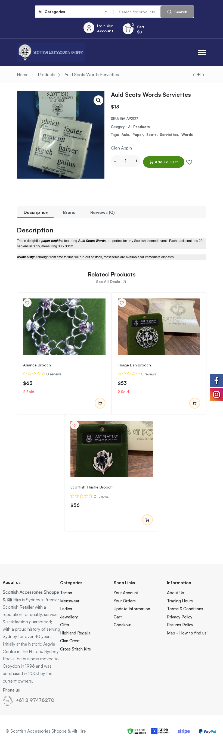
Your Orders (125, 600)
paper (137, 134)
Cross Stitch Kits (75, 649)
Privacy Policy (179, 617)
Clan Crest (70, 640)
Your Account (126, 592)
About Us (175, 592)
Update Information (132, 608)
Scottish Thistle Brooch (91, 487)
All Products (139, 126)
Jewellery (69, 617)
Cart (118, 617)
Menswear (69, 600)
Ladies (66, 608)
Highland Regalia (75, 633)
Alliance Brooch (37, 365)
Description (36, 212)
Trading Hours (180, 600)
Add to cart (166, 162)
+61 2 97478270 (35, 700)
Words (187, 134)
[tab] (36, 212)
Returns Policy (180, 624)
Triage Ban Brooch (134, 365)
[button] (202, 53)
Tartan (66, 592)
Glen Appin (121, 148)
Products (46, 74)
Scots (151, 134)
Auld (125, 134)
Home (23, 74)
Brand (69, 212)
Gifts (64, 624)
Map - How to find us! (187, 633)
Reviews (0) (102, 212)
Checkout (123, 624)
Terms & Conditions (185, 608)
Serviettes (169, 134)
